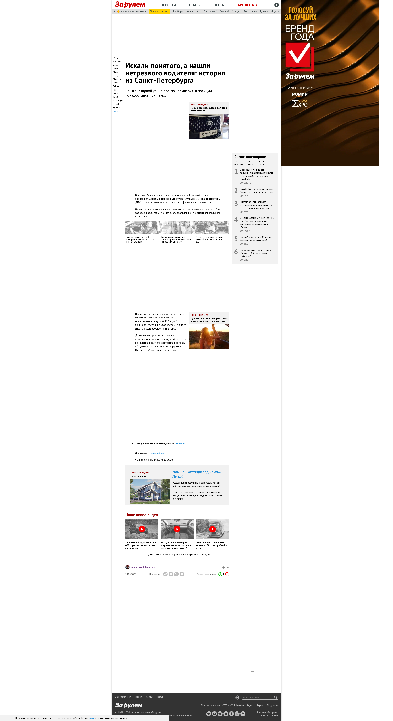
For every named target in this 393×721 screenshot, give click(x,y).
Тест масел (250, 11)
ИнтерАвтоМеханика (133, 11)
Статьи (195, 5)
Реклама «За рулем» (267, 712)
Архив (275, 715)
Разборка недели (183, 11)
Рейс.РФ (265, 715)
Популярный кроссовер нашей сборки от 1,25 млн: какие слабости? (255, 253)
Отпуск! (224, 11)
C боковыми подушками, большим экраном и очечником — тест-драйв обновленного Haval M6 (256, 174)
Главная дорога (157, 453)
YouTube (180, 443)
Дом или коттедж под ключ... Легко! (197, 474)
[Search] (275, 697)
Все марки (117, 111)
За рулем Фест (123, 696)
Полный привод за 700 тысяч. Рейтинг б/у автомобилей (255, 238)
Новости (168, 5)
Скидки (236, 11)
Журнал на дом (159, 11)
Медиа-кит (186, 715)
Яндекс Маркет (255, 705)
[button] (162, 718)
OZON (225, 705)
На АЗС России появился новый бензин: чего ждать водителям (256, 190)
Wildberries (237, 705)
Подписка (272, 705)
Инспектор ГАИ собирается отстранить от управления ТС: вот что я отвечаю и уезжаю (256, 204)
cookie (92, 718)
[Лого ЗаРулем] (130, 4)
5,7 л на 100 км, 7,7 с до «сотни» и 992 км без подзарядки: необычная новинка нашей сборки (257, 222)
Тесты (219, 5)
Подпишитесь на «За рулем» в (177, 554)
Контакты (173, 715)
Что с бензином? (207, 11)
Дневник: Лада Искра (272, 11)
